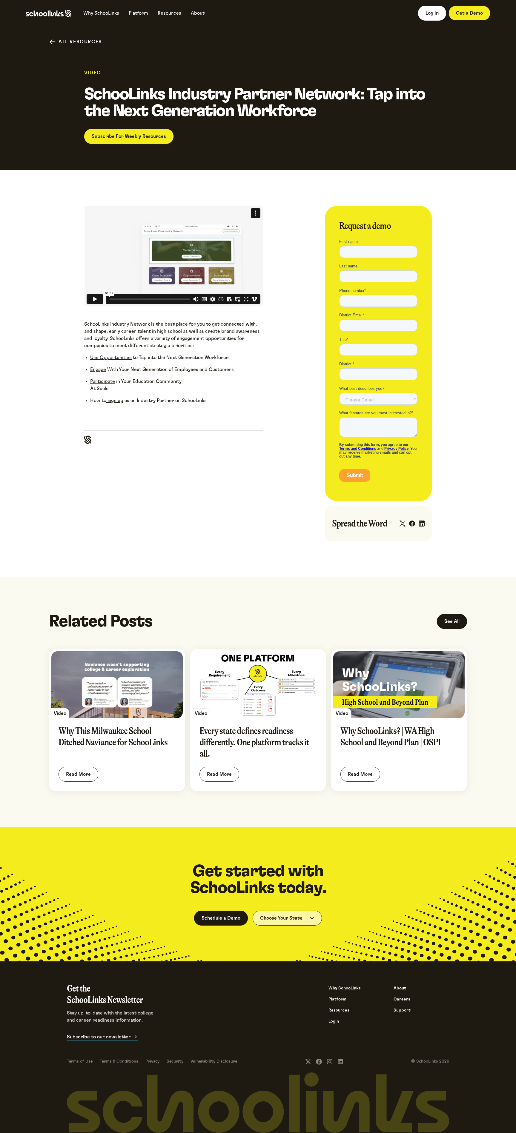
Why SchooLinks (344, 988)
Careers (402, 999)
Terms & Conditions (119, 1061)
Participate (102, 381)
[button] (287, 918)
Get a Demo (469, 13)
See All (452, 621)
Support (402, 1010)
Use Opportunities (111, 357)
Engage (98, 369)
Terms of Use (80, 1061)
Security (175, 1061)
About (400, 988)
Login (333, 1021)
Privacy (152, 1061)
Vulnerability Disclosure (214, 1061)
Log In (432, 13)
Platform (337, 999)
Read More (78, 774)
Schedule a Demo (221, 918)
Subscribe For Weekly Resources (129, 136)
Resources (338, 1010)
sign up (114, 400)
